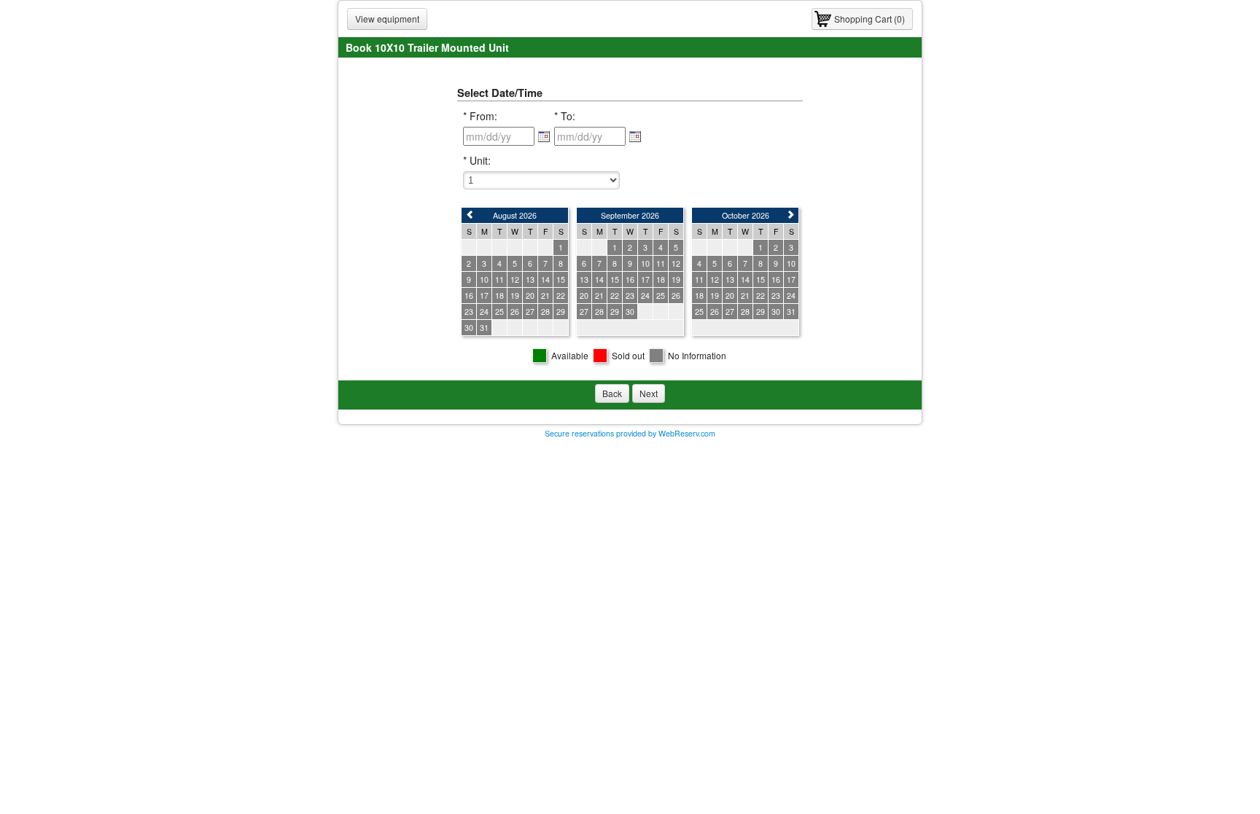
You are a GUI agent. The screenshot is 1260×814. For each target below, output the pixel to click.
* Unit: (477, 160)
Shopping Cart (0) (869, 18)
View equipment (387, 18)
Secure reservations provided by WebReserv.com (630, 433)
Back (612, 393)
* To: (564, 116)
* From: (480, 116)
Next (648, 393)
